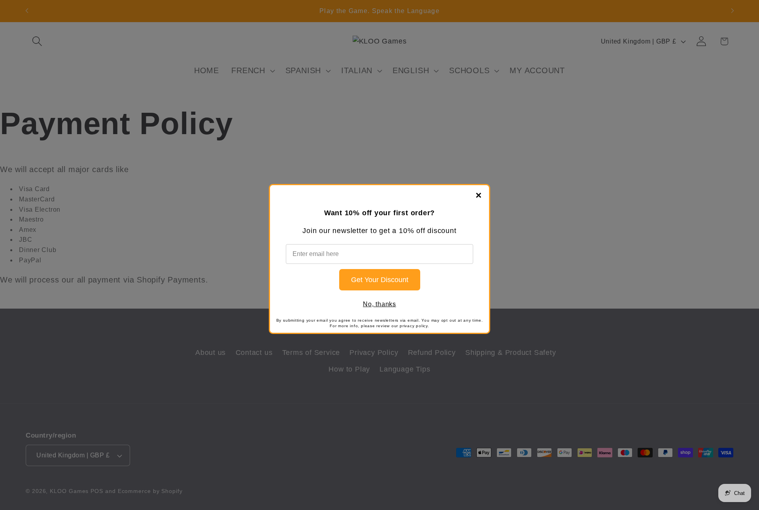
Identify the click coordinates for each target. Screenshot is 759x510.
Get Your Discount (379, 280)
